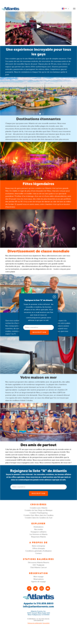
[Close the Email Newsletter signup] (54, 296)
